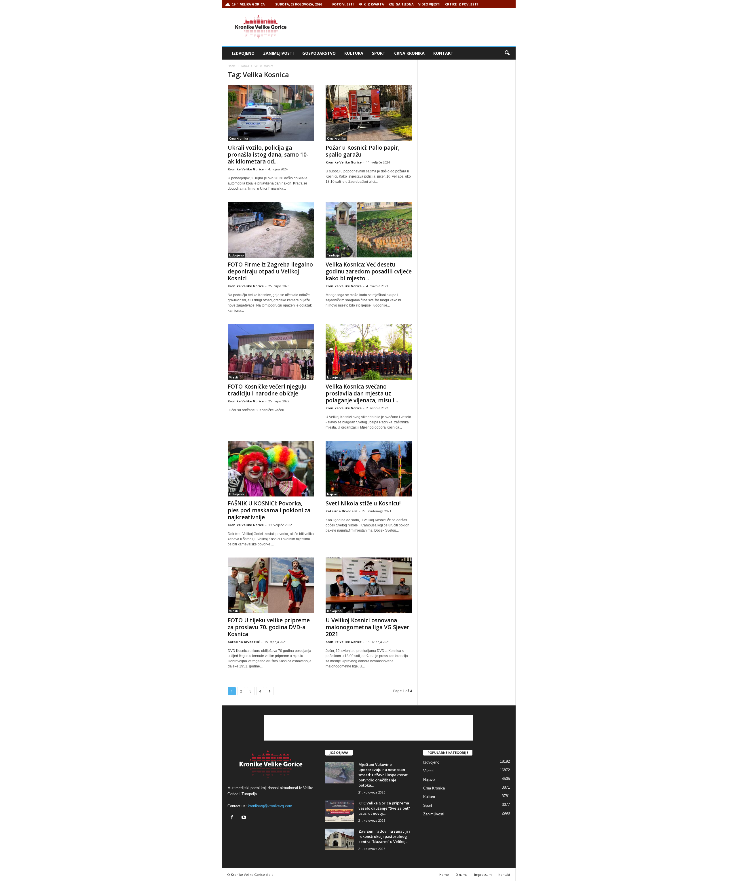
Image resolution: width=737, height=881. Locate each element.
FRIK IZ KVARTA (371, 4)
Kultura (353, 53)
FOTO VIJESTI (343, 4)
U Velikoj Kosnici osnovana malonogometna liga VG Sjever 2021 (367, 627)
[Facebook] (233, 818)
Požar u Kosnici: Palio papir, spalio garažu (363, 151)
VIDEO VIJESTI (429, 4)
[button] (507, 53)
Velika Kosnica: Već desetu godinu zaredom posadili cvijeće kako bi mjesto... (369, 271)
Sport (378, 53)
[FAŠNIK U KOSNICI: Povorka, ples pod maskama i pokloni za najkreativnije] (271, 468)
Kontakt (443, 53)
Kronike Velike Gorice (246, 169)
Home (231, 66)
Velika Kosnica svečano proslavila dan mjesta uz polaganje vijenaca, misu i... (362, 393)
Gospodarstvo (319, 53)
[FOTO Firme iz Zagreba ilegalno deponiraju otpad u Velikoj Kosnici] (271, 230)
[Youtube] (244, 818)
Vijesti (233, 377)
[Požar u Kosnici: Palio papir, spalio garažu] (369, 113)
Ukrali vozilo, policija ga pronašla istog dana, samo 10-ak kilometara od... (268, 154)
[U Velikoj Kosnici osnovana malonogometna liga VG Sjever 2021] (369, 585)
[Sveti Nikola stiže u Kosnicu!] (369, 468)
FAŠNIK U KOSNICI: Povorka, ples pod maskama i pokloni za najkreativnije (269, 510)
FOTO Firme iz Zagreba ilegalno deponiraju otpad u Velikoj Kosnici (270, 271)
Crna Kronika (409, 53)
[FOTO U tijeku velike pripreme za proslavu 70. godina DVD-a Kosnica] (271, 585)
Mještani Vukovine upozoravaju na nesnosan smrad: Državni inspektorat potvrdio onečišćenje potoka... (383, 775)
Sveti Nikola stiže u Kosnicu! (363, 503)
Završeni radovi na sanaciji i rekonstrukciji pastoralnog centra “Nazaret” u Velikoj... (384, 836)
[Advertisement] (411, 27)
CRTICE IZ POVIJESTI (461, 4)
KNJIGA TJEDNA (401, 4)
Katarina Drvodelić (342, 511)
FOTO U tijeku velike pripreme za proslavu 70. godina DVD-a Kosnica (269, 627)
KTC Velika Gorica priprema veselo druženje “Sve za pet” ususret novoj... (384, 808)
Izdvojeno (243, 53)
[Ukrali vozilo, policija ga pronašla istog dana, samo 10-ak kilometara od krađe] (271, 113)
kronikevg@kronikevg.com (270, 806)
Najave (332, 494)
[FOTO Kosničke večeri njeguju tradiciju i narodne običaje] (271, 352)
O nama (461, 874)
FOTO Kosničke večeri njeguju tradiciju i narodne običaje (267, 390)
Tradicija (333, 255)
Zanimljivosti (278, 53)
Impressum (483, 874)
